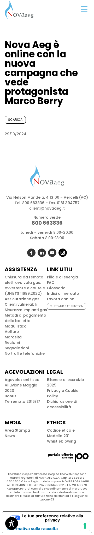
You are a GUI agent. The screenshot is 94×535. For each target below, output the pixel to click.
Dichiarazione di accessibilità (62, 404)
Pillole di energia (62, 277)
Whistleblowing (61, 441)
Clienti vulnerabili (21, 304)
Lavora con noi (61, 299)
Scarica (15, 119)
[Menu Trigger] (84, 9)
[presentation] (85, 526)
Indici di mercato (63, 293)
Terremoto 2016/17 (22, 401)
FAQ (51, 282)
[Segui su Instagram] (62, 253)
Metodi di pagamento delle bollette (25, 318)
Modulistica (16, 326)
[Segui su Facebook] (31, 253)
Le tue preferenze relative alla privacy (52, 518)
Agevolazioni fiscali (23, 379)
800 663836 (33, 202)
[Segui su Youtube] (52, 253)
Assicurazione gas (22, 299)
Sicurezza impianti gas (26, 309)
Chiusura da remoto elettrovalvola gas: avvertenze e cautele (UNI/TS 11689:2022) (25, 285)
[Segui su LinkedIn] (42, 253)
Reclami (12, 342)
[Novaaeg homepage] (19, 10)
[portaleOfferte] (68, 461)
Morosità (13, 337)
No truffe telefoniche (25, 353)
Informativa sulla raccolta (32, 528)
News (10, 435)
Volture (12, 331)
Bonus (10, 396)
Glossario (56, 288)
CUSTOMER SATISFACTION (66, 306)
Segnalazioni (17, 348)
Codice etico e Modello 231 (61, 433)
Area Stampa (17, 430)
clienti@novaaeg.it (47, 208)
